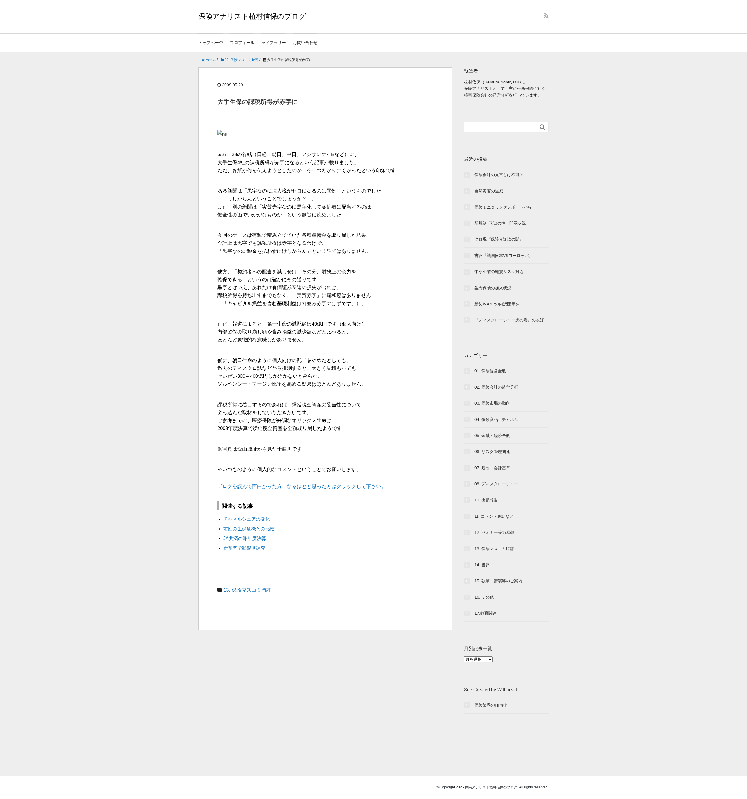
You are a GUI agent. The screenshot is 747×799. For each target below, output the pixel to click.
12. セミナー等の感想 (494, 532)
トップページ (210, 42)
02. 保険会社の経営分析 (496, 387)
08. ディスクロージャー (496, 484)
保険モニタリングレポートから (503, 207)
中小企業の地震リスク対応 (498, 271)
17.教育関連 (485, 613)
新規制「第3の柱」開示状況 (500, 223)
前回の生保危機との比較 (249, 528)
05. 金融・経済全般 (492, 435)
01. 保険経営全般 (490, 370)
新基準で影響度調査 (244, 548)
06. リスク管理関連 (492, 451)
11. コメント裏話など (494, 516)
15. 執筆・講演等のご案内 (498, 580)
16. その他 (484, 597)
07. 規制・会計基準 (492, 468)
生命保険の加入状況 (492, 288)
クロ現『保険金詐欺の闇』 (498, 239)
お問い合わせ (305, 42)
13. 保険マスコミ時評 (247, 590)
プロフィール (242, 42)
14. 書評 (482, 564)
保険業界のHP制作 (491, 705)
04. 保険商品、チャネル (496, 419)
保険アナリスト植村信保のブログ (252, 16)
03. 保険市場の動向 (492, 403)
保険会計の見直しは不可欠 (498, 174)
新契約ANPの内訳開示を (496, 304)
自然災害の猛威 (488, 190)
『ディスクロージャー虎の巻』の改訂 (509, 320)
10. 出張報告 (486, 500)
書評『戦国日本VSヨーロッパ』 (503, 255)
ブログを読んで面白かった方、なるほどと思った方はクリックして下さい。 (301, 486)
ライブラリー (273, 42)
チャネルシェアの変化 (246, 519)
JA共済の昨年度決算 (244, 538)
